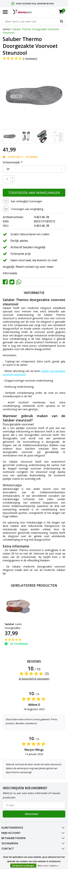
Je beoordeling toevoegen (34, 678)
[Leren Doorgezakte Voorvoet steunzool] (18, 606)
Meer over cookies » (48, 865)
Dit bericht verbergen (23, 865)
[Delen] (6, 281)
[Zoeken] (61, 21)
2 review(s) (30, 59)
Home (6, 29)
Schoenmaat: (12, 162)
